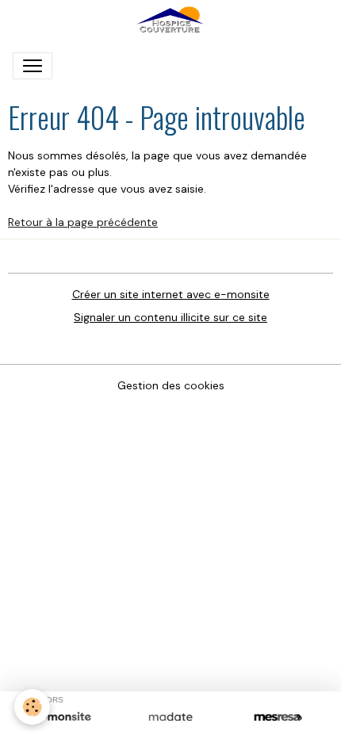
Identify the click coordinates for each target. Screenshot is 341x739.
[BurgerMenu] (32, 65)
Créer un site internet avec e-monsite (171, 294)
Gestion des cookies (170, 385)
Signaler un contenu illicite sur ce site (170, 317)
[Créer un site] (63, 717)
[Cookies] (32, 707)
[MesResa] (278, 717)
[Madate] (170, 717)
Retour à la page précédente (83, 222)
